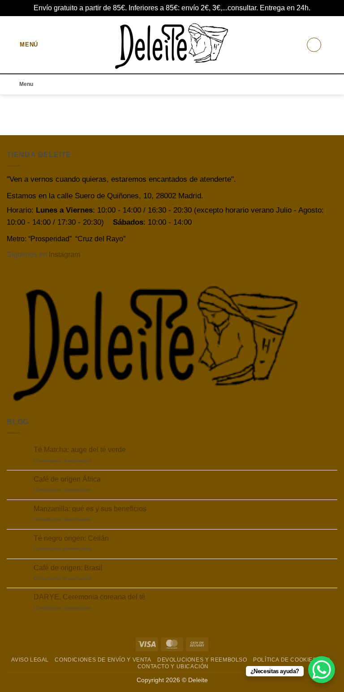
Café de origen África (67, 479)
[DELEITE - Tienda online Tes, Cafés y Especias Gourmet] (172, 44)
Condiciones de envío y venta (103, 660)
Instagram (64, 254)
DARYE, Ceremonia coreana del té (89, 597)
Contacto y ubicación (173, 666)
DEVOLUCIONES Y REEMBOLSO (202, 660)
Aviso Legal (30, 660)
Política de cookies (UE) (292, 660)
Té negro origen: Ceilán (71, 538)
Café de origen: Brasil (68, 568)
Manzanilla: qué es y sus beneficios (90, 509)
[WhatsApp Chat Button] (321, 669)
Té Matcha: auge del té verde (80, 449)
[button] (22, 45)
